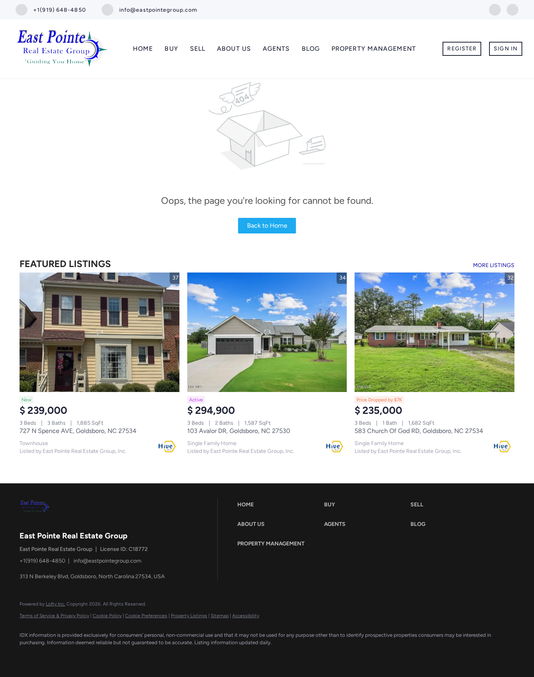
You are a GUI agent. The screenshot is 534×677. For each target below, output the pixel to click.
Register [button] (462, 48)
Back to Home (267, 225)
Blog (311, 48)
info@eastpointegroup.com (107, 561)
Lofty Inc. (55, 604)
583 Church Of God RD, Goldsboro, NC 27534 (419, 431)
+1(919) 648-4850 (42, 561)
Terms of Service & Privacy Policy (54, 615)
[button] (278, 505)
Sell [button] (197, 48)
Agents (276, 48)
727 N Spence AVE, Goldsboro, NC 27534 (78, 431)
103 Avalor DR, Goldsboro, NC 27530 (238, 431)
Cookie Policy (107, 615)
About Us (234, 48)
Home (143, 48)
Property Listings (189, 615)
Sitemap (220, 615)
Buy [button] (171, 48)
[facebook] (495, 9)
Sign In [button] (506, 48)
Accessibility (245, 615)
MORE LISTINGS (493, 265)
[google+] (512, 9)
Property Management (374, 48)
